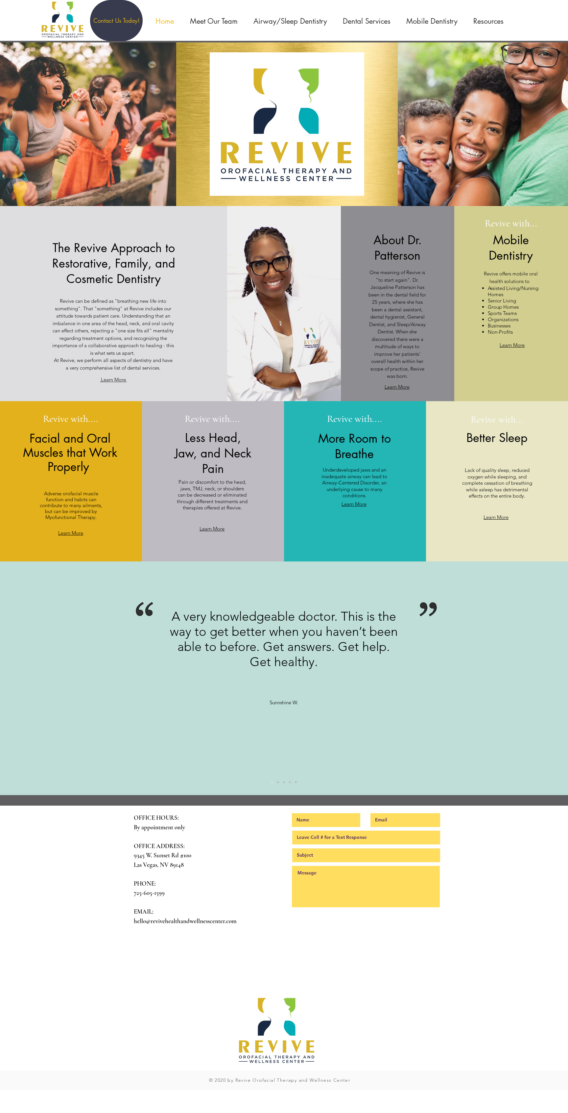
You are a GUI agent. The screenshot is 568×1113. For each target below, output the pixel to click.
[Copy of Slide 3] (296, 782)
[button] (116, 20)
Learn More (113, 379)
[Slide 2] (278, 782)
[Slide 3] (284, 782)
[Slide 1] (272, 782)
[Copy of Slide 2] (290, 782)
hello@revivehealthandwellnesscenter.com (185, 921)
